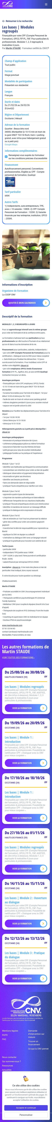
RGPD (5, 1035)
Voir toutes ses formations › (18, 657)
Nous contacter (9, 1057)
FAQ (4, 1039)
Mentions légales (10, 1031)
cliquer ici (24, 365)
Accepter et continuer (26, 1108)
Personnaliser (26, 1115)
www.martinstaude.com (12, 625)
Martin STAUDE (13, 48)
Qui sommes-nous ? (11, 1061)
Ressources (7, 1065)
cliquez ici (16, 567)
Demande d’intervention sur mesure (36, 1034)
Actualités (6, 1070)
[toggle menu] (46, 4)
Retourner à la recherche (19, 21)
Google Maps (11, 144)
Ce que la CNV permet (38, 1049)
